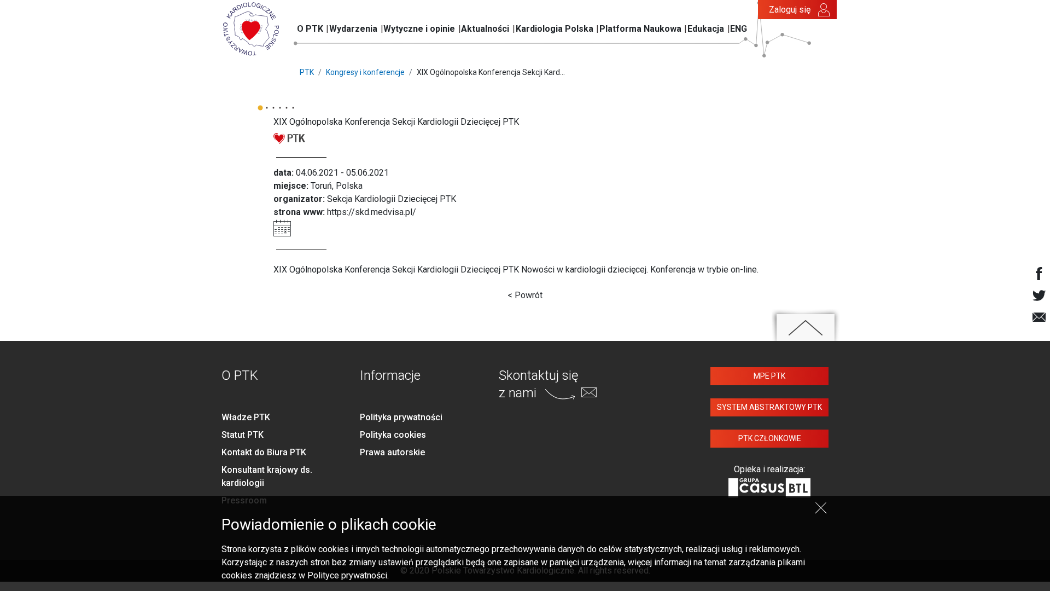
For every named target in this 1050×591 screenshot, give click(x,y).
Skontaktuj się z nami (538, 384)
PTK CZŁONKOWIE (769, 438)
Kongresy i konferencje (365, 72)
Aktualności (485, 29)
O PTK (310, 29)
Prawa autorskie (392, 452)
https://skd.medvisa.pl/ (371, 212)
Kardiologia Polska (554, 29)
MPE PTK (769, 376)
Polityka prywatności (401, 417)
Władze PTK (245, 417)
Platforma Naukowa (640, 29)
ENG (738, 29)
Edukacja (705, 29)
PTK (307, 72)
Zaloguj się (789, 9)
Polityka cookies (393, 435)
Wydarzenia (353, 29)
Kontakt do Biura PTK (263, 452)
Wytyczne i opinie (419, 29)
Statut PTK (242, 435)
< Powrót (525, 295)
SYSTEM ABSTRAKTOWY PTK (769, 407)
